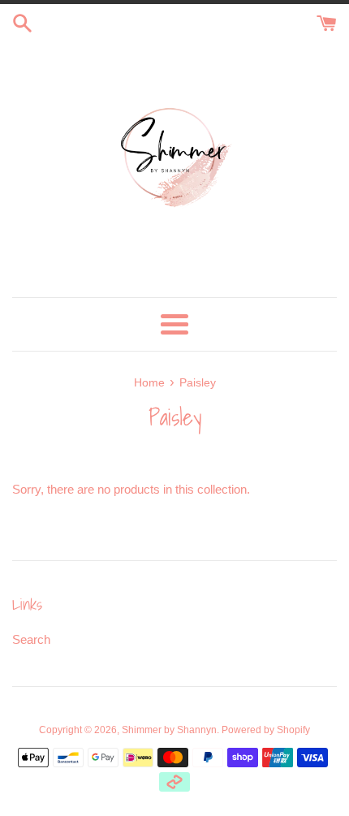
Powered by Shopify (266, 730)
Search (31, 639)
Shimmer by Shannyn (169, 730)
